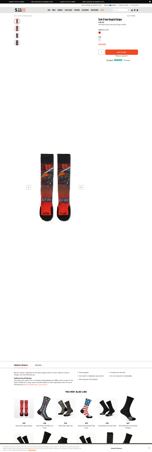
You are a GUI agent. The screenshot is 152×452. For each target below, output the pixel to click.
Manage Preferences (116, 448)
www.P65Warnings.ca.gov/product (36, 384)
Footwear (77, 10)
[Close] (149, 448)
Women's (60, 10)
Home (15, 15)
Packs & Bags (68, 10)
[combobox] (121, 10)
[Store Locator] (135, 10)
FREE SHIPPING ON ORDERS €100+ (36, 1)
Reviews (38, 365)
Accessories (85, 10)
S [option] (99, 40)
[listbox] (118, 33)
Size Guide (102, 44)
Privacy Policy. (32, 450)
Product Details (21, 365)
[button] (29, 187)
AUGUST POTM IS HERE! (10, 1)
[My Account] (132, 10)
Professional (95, 10)
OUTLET (102, 10)
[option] (99, 32)
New (49, 10)
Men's (54, 10)
